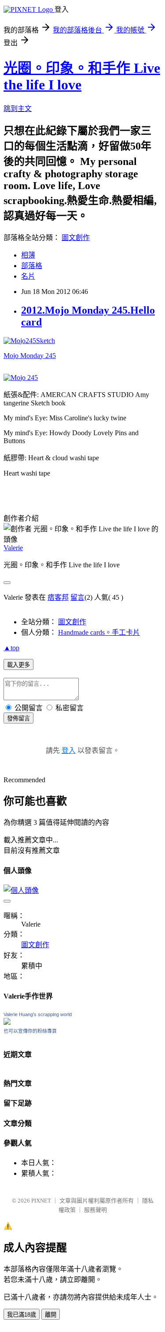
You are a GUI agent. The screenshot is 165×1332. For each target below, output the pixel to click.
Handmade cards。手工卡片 (99, 632)
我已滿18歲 (21, 1314)
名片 (28, 276)
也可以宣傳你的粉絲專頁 (30, 1031)
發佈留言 (18, 718)
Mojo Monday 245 (30, 355)
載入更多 (18, 665)
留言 (77, 597)
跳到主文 (18, 108)
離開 (50, 1314)
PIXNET (41, 1200)
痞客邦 (58, 597)
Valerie (13, 547)
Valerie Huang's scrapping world (38, 1014)
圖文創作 (76, 237)
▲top (11, 648)
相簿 (28, 255)
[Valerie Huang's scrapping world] (7, 1022)
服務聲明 (95, 1210)
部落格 (31, 265)
